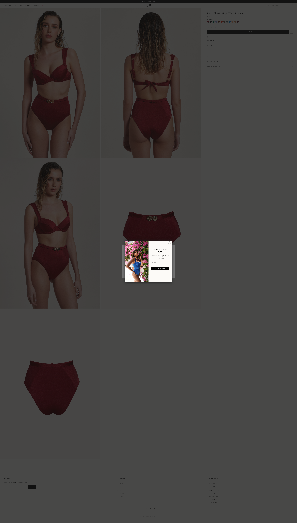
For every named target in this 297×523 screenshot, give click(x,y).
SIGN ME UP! (160, 268)
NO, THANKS (160, 273)
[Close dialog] (169, 242)
